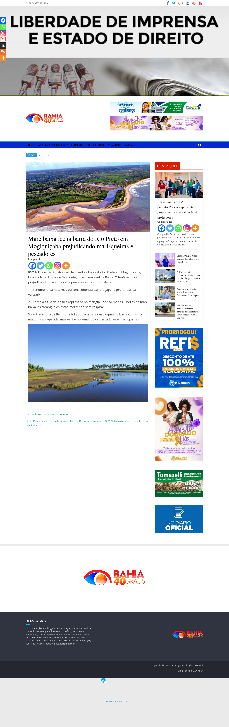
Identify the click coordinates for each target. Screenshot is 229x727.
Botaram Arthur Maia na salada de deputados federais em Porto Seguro (188, 292)
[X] (3, 45)
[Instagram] (57, 266)
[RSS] (3, 52)
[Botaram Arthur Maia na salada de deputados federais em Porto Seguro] (165, 288)
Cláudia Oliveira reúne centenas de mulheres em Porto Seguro (188, 258)
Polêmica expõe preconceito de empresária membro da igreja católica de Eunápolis (188, 277)
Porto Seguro (95, 144)
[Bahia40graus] (114, 8)
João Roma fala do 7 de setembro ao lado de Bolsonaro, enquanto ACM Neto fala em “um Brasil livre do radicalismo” (87, 423)
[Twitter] (41, 266)
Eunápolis (77, 144)
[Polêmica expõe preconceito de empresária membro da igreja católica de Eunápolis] (165, 271)
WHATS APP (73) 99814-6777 (53, 144)
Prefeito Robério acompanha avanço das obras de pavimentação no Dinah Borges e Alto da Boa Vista (188, 311)
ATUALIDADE (114, 144)
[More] (66, 266)
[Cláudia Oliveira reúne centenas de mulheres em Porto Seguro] (165, 254)
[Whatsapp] (49, 266)
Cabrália (130, 144)
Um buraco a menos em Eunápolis (48, 414)
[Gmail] (3, 39)
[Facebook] (32, 266)
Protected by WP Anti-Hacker (117, 701)
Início (31, 144)
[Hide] (1, 64)
